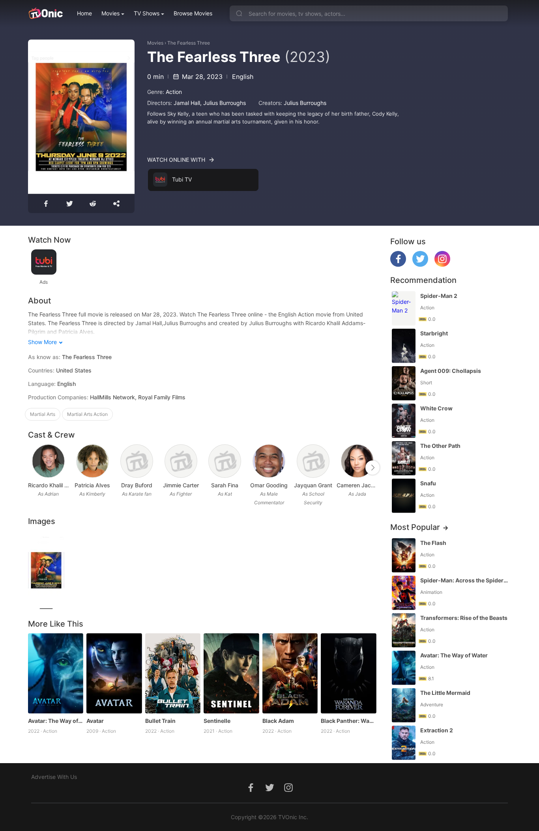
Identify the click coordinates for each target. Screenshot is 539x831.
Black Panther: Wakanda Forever (348, 720)
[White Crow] (403, 421)
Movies (110, 13)
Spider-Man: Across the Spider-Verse (464, 580)
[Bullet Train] (173, 673)
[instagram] (442, 264)
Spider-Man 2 (438, 295)
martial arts (42, 414)
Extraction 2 (436, 730)
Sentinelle (217, 720)
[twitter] (420, 264)
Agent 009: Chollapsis (450, 370)
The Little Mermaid (445, 692)
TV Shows (146, 13)
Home (84, 13)
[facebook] (398, 264)
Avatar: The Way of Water (56, 720)
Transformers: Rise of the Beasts (463, 617)
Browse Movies (193, 13)
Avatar (95, 720)
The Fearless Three (188, 43)
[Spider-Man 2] (403, 308)
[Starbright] (403, 346)
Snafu (428, 483)
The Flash (433, 542)
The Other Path (440, 445)
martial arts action (87, 414)
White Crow (436, 408)
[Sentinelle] (231, 673)
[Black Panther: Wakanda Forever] (348, 673)
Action (174, 91)
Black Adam (278, 720)
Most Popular (415, 527)
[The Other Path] (403, 458)
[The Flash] (403, 555)
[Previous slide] (33, 467)
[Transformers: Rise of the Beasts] (403, 630)
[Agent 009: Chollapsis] (403, 383)
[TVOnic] (45, 13)
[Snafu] (403, 496)
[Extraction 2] (403, 743)
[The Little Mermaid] (403, 705)
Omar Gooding (269, 485)
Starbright (434, 333)
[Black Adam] (290, 673)
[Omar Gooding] (269, 461)
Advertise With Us (54, 776)
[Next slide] (372, 467)
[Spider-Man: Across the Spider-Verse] (403, 593)
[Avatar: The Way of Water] (56, 673)
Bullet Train (160, 720)
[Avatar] (114, 673)
